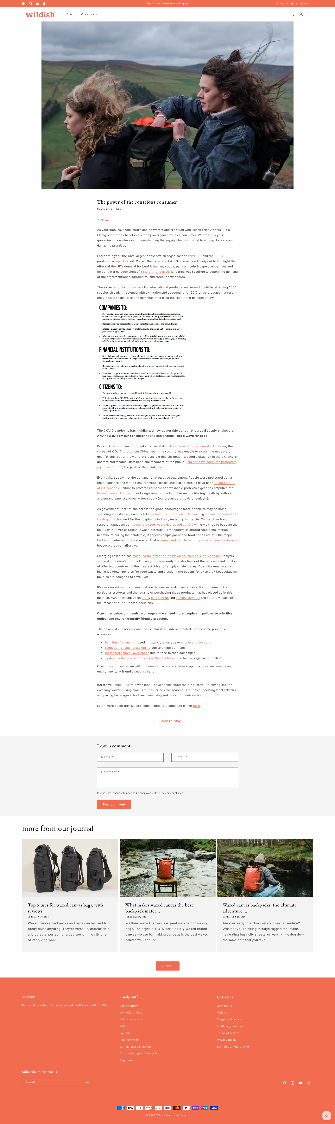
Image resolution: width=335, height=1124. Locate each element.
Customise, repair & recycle (138, 1053)
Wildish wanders (131, 1019)
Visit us (222, 1012)
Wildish (160, 1115)
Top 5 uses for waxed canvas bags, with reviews (65, 908)
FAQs (123, 1026)
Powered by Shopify (177, 1115)
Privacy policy (226, 1039)
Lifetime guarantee (230, 1026)
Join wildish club (131, 1012)
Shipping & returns (230, 1019)
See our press (129, 1039)
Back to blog (170, 721)
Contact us (224, 1005)
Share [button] (105, 220)
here (196, 706)
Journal (125, 1033)
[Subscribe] (87, 1082)
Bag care (126, 1060)
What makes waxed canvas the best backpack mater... (159, 908)
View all (167, 966)
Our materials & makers (136, 1046)
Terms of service (228, 1033)
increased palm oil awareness (127, 653)
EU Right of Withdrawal (233, 1046)
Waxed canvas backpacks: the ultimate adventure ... (260, 908)
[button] (71, 14)
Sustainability (129, 1005)
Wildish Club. (101, 1005)
